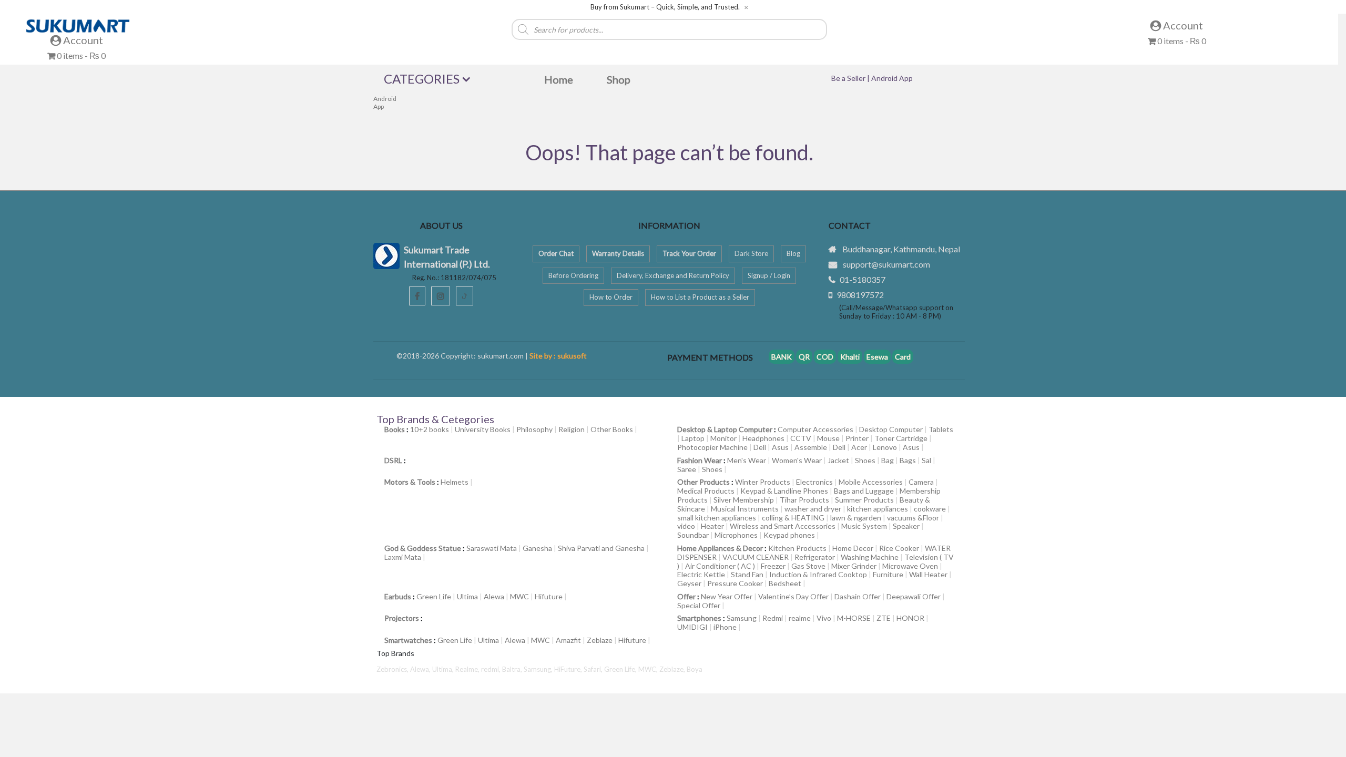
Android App (384, 102)
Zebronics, (392, 669)
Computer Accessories (815, 429)
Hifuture (549, 596)
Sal (926, 460)
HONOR (910, 617)
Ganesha (537, 548)
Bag (887, 460)
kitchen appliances (877, 508)
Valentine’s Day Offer (793, 596)
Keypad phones (789, 534)
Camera (921, 481)
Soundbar (693, 534)
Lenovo (885, 447)
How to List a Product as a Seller (700, 297)
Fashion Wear (699, 460)
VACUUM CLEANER (755, 557)
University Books (483, 429)
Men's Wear (746, 460)
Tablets (941, 429)
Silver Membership (743, 499)
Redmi (772, 617)
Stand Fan (747, 574)
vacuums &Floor (913, 517)
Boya (694, 669)
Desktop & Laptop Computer (724, 429)
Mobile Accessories (871, 481)
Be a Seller (849, 78)
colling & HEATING (793, 517)
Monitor (723, 438)
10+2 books (429, 429)
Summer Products (864, 499)
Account (82, 40)
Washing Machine (870, 557)
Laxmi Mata (402, 557)
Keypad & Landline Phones (784, 490)
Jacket (838, 460)
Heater (712, 525)
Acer (859, 447)
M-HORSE (854, 617)
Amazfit (568, 640)
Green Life (433, 596)
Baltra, (513, 669)
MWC (519, 596)
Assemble (810, 447)
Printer (857, 438)
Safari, (594, 669)
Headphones (763, 438)
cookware (930, 508)
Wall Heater (928, 574)
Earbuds (397, 596)
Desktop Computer (891, 429)
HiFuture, (569, 669)
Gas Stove (808, 565)
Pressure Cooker (735, 583)
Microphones (736, 534)
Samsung (742, 617)
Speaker (906, 525)
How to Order (611, 297)
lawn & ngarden (855, 517)
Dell (759, 447)
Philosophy (534, 429)
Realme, (468, 669)
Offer (686, 596)
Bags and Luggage (864, 490)
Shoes (865, 460)
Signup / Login (769, 275)
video (686, 525)
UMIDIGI (692, 626)
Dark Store (751, 253)
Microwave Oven (910, 565)
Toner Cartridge (900, 438)
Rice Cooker (899, 548)
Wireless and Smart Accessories (782, 525)
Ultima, (443, 669)
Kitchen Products (797, 548)
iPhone (725, 626)
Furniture (888, 574)
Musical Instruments (745, 508)
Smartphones (699, 617)
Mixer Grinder (853, 565)
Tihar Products (804, 499)
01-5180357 (862, 279)
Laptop (693, 438)
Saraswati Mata (491, 548)
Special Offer (698, 605)
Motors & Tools (409, 481)
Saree (686, 469)
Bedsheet (785, 583)
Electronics (814, 481)
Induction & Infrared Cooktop (818, 574)
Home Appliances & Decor (720, 548)
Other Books (611, 429)
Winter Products (762, 481)
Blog (793, 253)
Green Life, (621, 669)
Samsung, (539, 669)
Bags (908, 460)
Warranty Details (618, 253)
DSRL (393, 460)
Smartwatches (408, 640)
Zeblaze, (673, 669)
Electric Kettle (701, 574)
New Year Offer (726, 596)
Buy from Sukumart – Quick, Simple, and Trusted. (665, 7)
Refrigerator (814, 557)
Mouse (828, 438)
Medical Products (706, 490)
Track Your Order (689, 253)
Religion (571, 429)
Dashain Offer (857, 596)
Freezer (773, 565)
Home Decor (852, 548)
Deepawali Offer (913, 596)
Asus (780, 447)
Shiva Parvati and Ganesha (601, 548)
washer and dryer (812, 508)
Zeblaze (600, 640)
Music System (864, 525)
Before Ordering (573, 275)
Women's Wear (797, 460)
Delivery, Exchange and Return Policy (673, 275)
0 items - (80, 55)
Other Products (703, 481)
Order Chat (556, 253)
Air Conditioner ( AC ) (720, 565)
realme (800, 617)
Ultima (467, 596)
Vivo (824, 617)
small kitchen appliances (716, 517)
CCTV (800, 438)
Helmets (454, 481)
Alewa (494, 596)
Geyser (689, 583)
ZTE (883, 617)
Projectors (401, 617)
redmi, (491, 669)
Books (394, 429)
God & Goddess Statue (422, 548)
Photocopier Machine (712, 447)
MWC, (648, 669)
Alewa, (421, 669)
